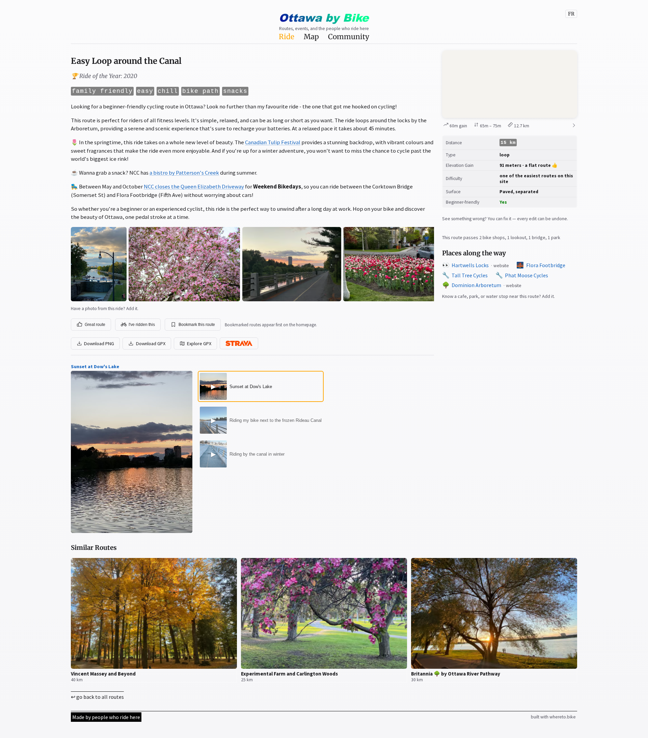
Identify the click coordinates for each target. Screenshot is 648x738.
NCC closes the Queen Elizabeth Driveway (194, 186)
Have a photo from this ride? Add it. (104, 308)
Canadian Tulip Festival (272, 142)
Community (348, 36)
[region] (509, 84)
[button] (509, 84)
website (501, 266)
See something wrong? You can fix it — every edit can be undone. (505, 219)
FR (571, 14)
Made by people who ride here (106, 717)
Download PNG (99, 343)
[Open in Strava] (239, 343)
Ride (286, 36)
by (324, 17)
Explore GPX (199, 343)
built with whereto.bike (553, 717)
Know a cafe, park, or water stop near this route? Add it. (498, 296)
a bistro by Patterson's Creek (184, 172)
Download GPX (150, 343)
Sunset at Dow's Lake (95, 366)
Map (311, 36)
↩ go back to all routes (97, 696)
